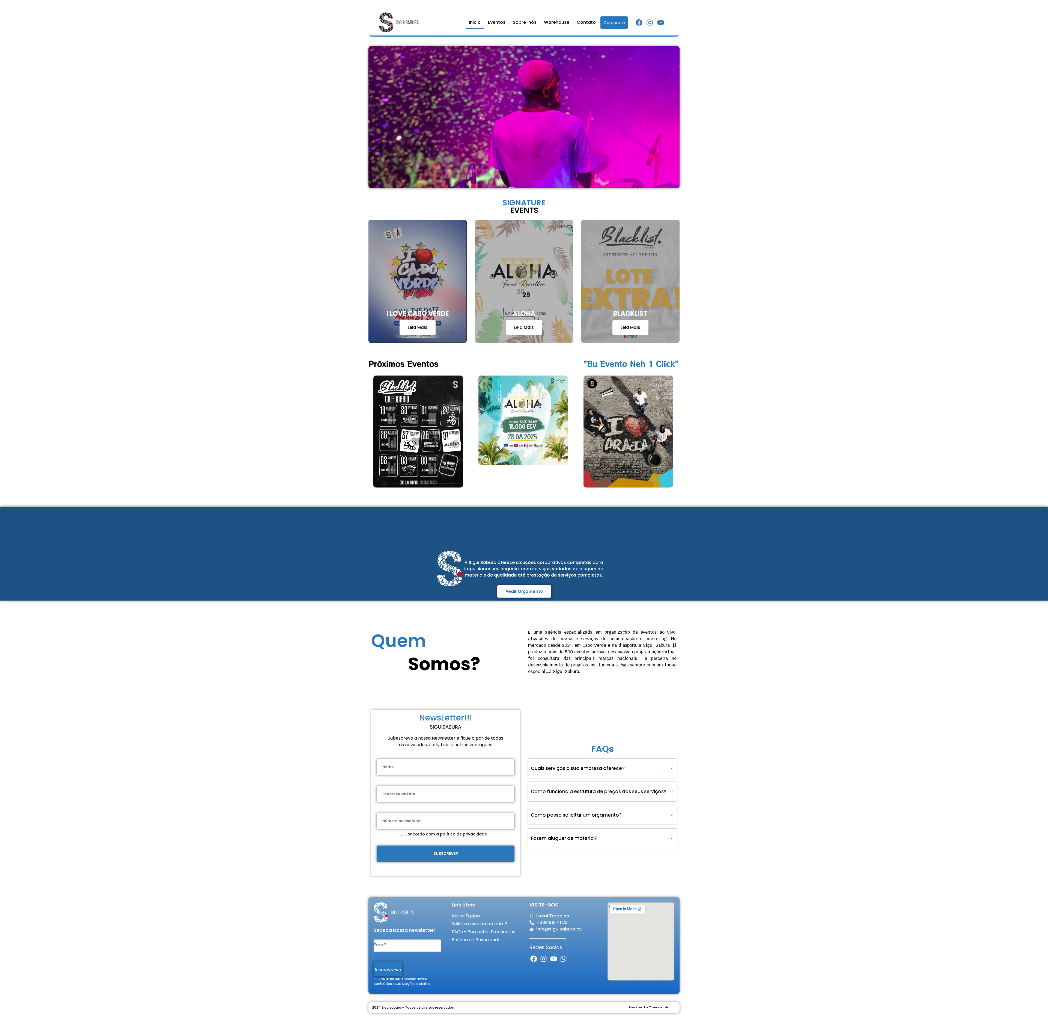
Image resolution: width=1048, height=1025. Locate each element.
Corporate (614, 22)
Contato (586, 22)
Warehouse (556, 22)
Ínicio (475, 22)
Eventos (496, 22)
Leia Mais (417, 327)
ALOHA (524, 313)
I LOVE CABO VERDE (417, 313)
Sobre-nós (525, 22)
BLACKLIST (630, 313)
